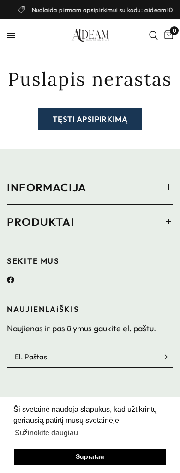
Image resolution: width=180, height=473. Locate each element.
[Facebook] (14, 279)
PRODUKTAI (41, 222)
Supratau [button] (90, 456)
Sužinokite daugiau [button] (46, 433)
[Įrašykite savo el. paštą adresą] (164, 357)
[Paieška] (153, 35)
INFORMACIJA (46, 187)
